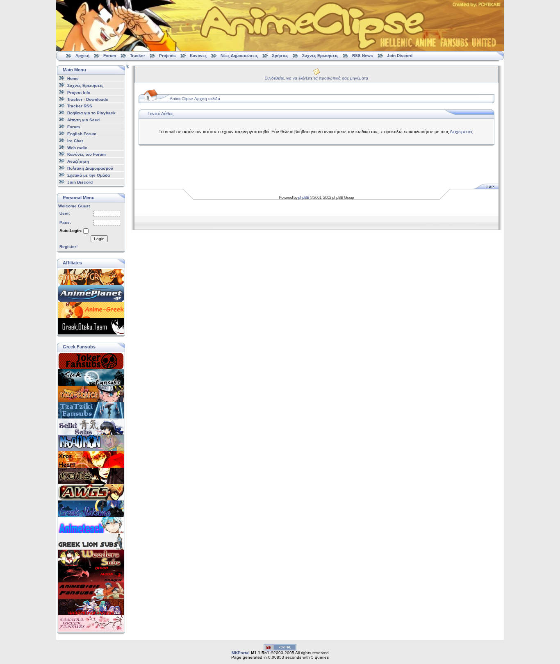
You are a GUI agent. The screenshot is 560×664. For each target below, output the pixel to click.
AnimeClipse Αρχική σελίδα (195, 98)
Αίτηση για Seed (83, 120)
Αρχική (82, 55)
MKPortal (241, 652)
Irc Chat (75, 141)
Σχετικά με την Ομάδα (88, 175)
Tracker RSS (79, 106)
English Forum (81, 134)
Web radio (77, 147)
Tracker (137, 55)
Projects (167, 55)
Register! (68, 246)
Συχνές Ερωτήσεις (320, 55)
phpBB (303, 197)
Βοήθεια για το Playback (91, 113)
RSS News (362, 55)
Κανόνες (198, 55)
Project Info (78, 92)
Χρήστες (280, 55)
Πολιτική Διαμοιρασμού (90, 168)
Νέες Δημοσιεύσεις (239, 55)
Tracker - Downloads (87, 99)
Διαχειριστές (461, 131)
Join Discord (399, 55)
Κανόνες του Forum (86, 154)
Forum (109, 55)
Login (99, 238)
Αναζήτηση (78, 161)
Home (73, 78)
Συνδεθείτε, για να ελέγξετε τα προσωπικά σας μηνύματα (316, 78)
